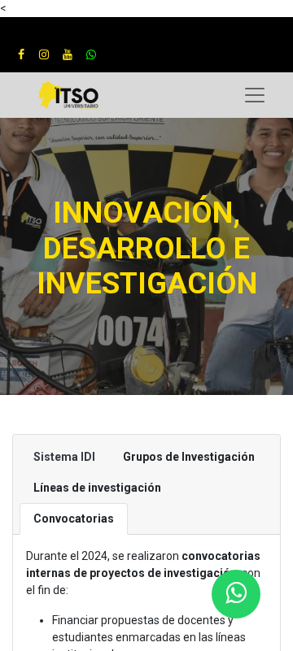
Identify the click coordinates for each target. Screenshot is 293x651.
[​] (21, 54)
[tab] (64, 457)
